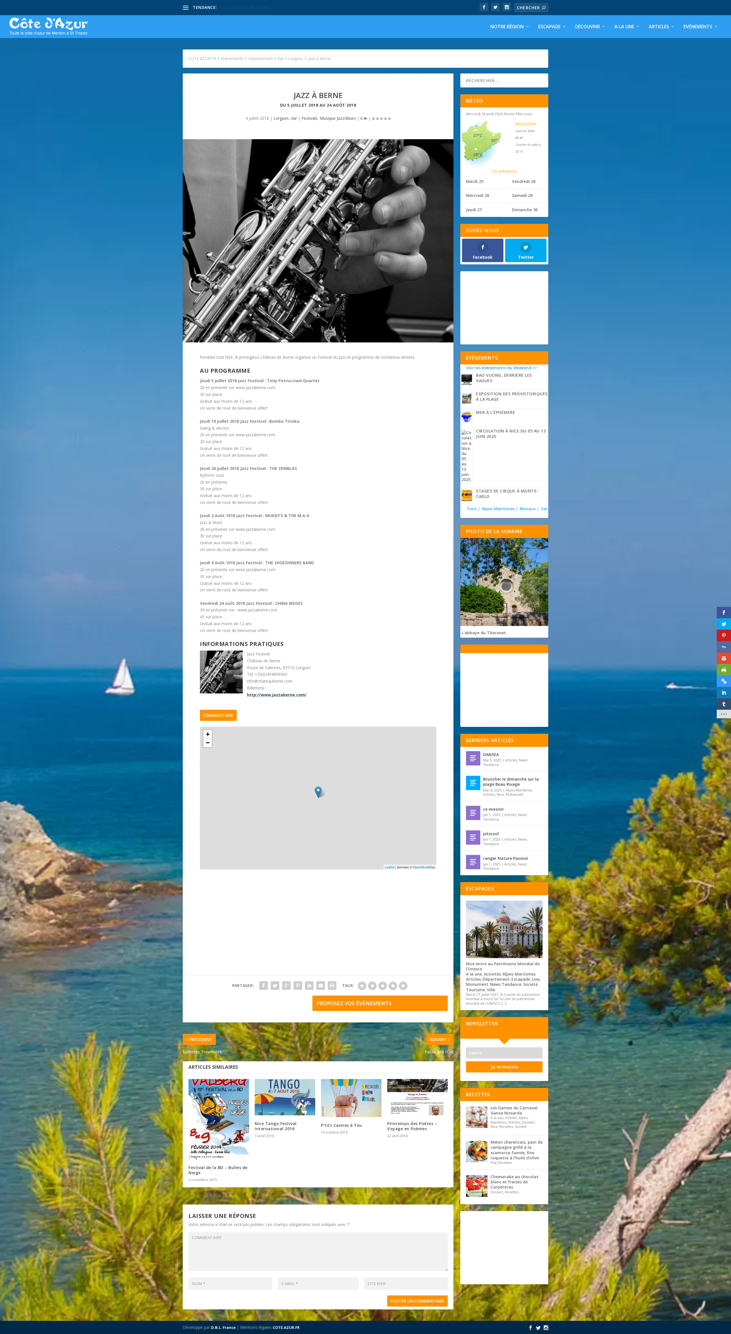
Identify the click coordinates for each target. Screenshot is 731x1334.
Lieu (536, 979)
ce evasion (493, 809)
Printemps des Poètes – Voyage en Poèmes (412, 1126)
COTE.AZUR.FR (286, 1327)
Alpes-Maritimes (498, 508)
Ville (491, 989)
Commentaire (218, 715)
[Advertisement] (318, 928)
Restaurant (514, 794)
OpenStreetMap (424, 867)
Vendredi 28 (523, 181)
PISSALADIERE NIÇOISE (240, 7)
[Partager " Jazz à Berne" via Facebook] (263, 985)
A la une (624, 27)
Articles (659, 27)
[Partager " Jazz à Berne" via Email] (320, 985)
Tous (472, 508)
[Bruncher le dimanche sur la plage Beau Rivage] (473, 783)
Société (530, 984)
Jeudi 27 (474, 209)
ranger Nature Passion (505, 858)
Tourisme (475, 989)
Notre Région (507, 27)
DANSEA (491, 754)
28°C (477, 154)
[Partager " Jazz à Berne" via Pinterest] (298, 985)
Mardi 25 (474, 181)
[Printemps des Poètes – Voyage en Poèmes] (417, 1097)
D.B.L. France (223, 1327)
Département (496, 979)
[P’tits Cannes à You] (351, 1098)
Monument (477, 984)
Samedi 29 (522, 195)
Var (294, 118)
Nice (500, 794)
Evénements (698, 27)
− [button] (208, 742)
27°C (477, 135)
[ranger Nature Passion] (473, 862)
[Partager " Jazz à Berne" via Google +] (286, 985)
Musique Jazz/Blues (338, 118)
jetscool (491, 833)
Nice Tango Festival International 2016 (276, 1126)
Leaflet (389, 867)
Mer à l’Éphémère (495, 412)
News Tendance (505, 984)
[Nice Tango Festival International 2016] (285, 1097)
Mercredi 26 (477, 195)
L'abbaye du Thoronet (484, 632)
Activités (492, 974)
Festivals (310, 118)
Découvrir (587, 27)
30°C (495, 140)
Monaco (528, 508)
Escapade (549, 27)
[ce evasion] (473, 813)
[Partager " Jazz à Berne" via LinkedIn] (309, 985)
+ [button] (208, 734)
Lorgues (281, 118)
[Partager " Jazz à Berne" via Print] (332, 985)
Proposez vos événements (354, 1003)
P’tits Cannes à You (341, 1125)
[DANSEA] (473, 758)
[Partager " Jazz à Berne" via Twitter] (275, 985)
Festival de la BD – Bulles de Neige (218, 1170)
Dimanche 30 (525, 209)
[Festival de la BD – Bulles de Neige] (218, 1119)
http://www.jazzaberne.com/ (277, 694)
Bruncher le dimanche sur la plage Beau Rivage (511, 781)
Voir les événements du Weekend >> (501, 367)
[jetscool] (473, 837)
